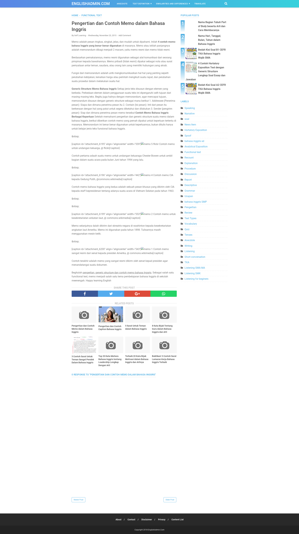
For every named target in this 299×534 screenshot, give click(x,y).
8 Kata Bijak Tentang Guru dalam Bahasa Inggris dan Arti (162, 329)
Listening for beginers (196, 278)
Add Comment (125, 35)
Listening (190, 251)
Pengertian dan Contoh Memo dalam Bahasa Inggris (83, 329)
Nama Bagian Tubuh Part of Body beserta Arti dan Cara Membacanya (212, 26)
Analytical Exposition (196, 146)
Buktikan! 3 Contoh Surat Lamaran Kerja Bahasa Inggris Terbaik (164, 359)
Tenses (188, 234)
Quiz (187, 229)
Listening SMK (193, 273)
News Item (190, 124)
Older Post (170, 500)
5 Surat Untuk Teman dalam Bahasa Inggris (136, 327)
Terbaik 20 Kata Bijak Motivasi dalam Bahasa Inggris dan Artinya (136, 359)
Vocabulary (191, 223)
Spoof (188, 135)
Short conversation (195, 256)
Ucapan (189, 196)
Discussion (191, 174)
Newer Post (78, 500)
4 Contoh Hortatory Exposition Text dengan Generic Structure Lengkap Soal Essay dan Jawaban (205, 71)
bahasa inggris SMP (196, 201)
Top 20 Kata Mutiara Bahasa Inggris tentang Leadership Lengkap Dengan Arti (109, 361)
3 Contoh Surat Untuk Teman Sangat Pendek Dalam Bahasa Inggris (83, 359)
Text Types (190, 218)
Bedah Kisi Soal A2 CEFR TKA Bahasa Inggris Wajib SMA (212, 88)
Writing (188, 245)
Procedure (190, 168)
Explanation (191, 163)
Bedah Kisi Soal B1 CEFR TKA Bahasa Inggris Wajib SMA (212, 53)
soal (187, 119)
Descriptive (191, 185)
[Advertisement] (124, 475)
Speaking (190, 108)
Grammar (190, 190)
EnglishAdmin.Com (91, 3)
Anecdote (122, 4)
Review (188, 212)
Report (188, 179)
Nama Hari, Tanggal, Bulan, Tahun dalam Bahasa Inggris (209, 39)
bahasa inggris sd (194, 141)
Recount (189, 157)
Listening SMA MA (195, 267)
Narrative (190, 113)
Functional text (193, 152)
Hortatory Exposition (196, 130)
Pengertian (190, 207)
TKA (187, 262)
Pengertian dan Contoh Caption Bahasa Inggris (109, 328)
